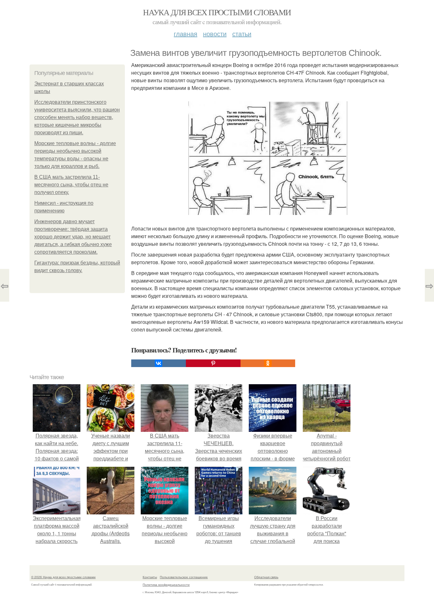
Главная (185, 33)
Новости (215, 33)
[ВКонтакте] (158, 363)
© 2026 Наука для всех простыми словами (63, 577)
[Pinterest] (213, 363)
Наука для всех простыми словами (217, 12)
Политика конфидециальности (166, 584)
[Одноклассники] (268, 363)
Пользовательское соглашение (184, 577)
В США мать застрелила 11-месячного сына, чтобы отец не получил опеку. (71, 184)
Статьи (241, 33)
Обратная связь (266, 577)
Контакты (150, 577)
